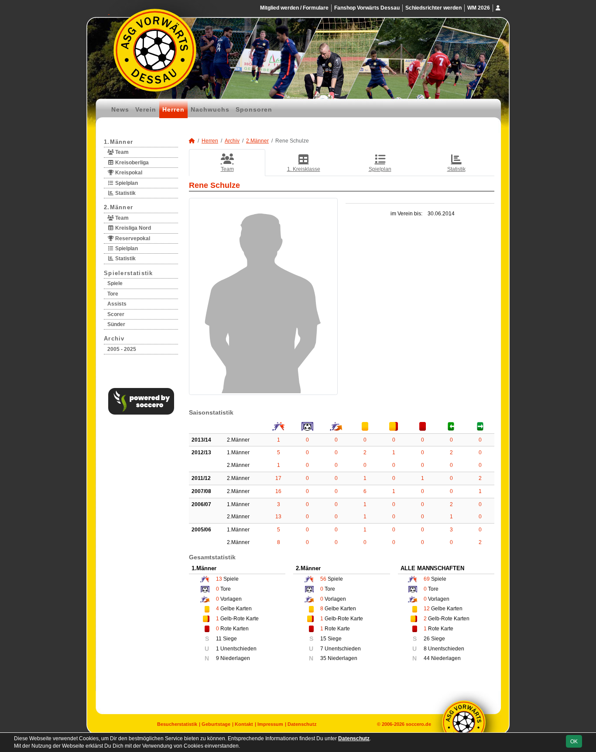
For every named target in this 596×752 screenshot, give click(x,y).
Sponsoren (254, 109)
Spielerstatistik (128, 273)
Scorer (115, 314)
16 (278, 491)
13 (278, 517)
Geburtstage (216, 724)
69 (427, 579)
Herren (173, 109)
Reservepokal (132, 238)
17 (278, 478)
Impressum (270, 724)
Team (121, 152)
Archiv (114, 338)
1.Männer (118, 142)
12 (427, 609)
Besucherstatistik (177, 724)
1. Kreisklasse (303, 169)
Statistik (125, 193)
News (120, 109)
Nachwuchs (210, 109)
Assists (117, 304)
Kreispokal (128, 173)
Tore (112, 294)
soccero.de (418, 724)
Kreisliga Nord (132, 228)
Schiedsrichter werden (433, 8)
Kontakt (244, 724)
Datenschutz (302, 724)
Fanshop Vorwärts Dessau (367, 8)
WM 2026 (478, 8)
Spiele (115, 283)
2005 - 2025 (121, 349)
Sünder (116, 324)
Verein (145, 109)
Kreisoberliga (131, 163)
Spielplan (126, 183)
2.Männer (118, 207)
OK (574, 741)
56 (323, 579)
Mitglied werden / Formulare (294, 8)
